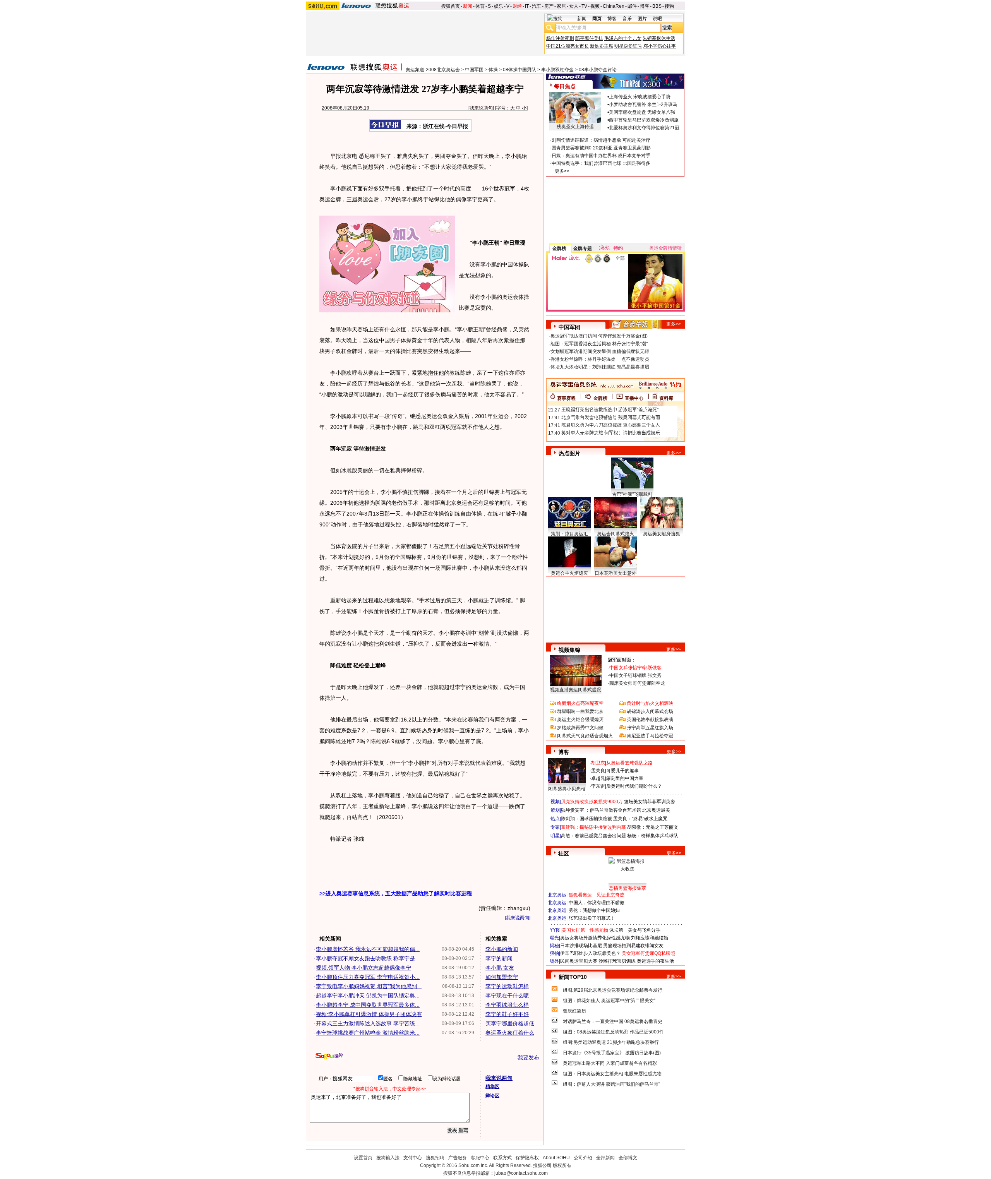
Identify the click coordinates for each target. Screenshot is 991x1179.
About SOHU (556, 1157)
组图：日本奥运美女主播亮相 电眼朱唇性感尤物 (612, 1073)
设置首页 (363, 1157)
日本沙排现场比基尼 (581, 945)
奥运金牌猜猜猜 (665, 248)
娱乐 (498, 6)
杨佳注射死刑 (560, 38)
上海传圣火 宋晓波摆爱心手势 (639, 96)
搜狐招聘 (435, 1157)
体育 (480, 6)
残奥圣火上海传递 (575, 126)
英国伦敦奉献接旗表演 (650, 719)
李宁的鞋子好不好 (507, 1014)
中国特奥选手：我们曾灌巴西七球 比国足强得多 (601, 163)
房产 (549, 6)
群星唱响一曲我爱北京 (580, 711)
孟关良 (598, 770)
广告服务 (457, 1157)
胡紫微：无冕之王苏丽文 (652, 827)
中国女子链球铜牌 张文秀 (635, 675)
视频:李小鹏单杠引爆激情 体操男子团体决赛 (369, 1014)
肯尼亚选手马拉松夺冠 (650, 736)
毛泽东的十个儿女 (622, 38)
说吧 (657, 18)
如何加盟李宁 (501, 977)
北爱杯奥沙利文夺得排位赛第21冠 (644, 127)
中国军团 (474, 69)
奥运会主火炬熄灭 (569, 573)
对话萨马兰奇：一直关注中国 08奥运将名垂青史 (612, 1021)
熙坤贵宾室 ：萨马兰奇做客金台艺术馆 (601, 810)
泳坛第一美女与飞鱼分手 (634, 930)
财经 (517, 6)
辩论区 (492, 1095)
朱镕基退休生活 (659, 38)
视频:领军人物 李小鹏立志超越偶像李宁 (363, 968)
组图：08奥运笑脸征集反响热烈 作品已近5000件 (613, 1032)
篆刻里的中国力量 (624, 778)
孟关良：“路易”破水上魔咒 (640, 818)
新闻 (467, 6)
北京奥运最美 (656, 810)
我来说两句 (481, 108)
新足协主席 (601, 46)
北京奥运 (557, 895)
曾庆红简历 (574, 1011)
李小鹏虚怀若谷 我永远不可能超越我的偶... (368, 949)
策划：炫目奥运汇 (569, 533)
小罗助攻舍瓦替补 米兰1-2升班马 (643, 104)
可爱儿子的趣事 (622, 770)
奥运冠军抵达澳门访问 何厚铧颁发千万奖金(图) (599, 336)
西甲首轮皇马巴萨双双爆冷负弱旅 (644, 120)
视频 (595, 6)
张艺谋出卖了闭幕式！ (592, 918)
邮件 (632, 6)
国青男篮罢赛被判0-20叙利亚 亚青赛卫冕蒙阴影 (601, 148)
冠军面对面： (622, 660)
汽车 (536, 6)
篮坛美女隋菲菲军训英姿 (649, 801)
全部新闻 (605, 1157)
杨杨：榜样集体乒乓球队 (652, 835)
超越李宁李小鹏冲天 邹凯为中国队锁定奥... (368, 995)
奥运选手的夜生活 (655, 961)
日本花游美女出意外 (615, 573)
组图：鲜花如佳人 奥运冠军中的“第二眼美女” (609, 1000)
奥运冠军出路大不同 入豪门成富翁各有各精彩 (610, 1063)
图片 (642, 18)
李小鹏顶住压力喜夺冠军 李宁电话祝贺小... (368, 977)
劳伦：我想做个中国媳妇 (594, 910)
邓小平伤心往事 (659, 46)
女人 (573, 6)
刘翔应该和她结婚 (649, 938)
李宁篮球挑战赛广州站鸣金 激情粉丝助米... (368, 1033)
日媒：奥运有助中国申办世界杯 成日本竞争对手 (601, 155)
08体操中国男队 (519, 69)
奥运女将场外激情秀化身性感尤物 (595, 938)
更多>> (562, 171)
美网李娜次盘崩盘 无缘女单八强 (642, 112)
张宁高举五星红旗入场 (650, 727)
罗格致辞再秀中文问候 (580, 727)
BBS (657, 6)
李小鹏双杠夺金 (557, 69)
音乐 (627, 18)
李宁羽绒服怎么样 (507, 1005)
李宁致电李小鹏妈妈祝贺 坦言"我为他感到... (369, 986)
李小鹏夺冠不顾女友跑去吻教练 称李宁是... (368, 958)
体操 (493, 69)
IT (527, 6)
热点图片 (569, 453)
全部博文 (628, 1157)
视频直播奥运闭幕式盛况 (575, 689)
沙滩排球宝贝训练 (617, 961)
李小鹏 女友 (499, 968)
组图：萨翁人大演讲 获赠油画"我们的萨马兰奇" (611, 1084)
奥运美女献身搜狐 (661, 533)
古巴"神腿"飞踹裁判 (632, 494)
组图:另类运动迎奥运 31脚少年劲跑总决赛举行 (611, 1042)
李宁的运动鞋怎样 (507, 986)
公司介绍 (583, 1157)
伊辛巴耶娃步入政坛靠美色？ (590, 953)
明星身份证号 (628, 46)
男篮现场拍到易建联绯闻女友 (633, 945)
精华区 (492, 1086)
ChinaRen (613, 6)
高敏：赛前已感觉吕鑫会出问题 (593, 835)
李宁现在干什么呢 (507, 995)
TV (584, 6)
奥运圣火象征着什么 (509, 1033)
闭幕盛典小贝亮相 (566, 789)
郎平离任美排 (589, 38)
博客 (644, 6)
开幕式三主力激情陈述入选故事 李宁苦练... (368, 1023)
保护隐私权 (527, 1157)
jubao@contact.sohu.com (521, 1173)
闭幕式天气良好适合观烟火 (585, 736)
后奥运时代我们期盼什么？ (634, 786)
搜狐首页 (450, 6)
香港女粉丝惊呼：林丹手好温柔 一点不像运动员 (599, 359)
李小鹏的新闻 (501, 949)
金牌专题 (582, 248)
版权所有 (562, 1165)
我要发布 (528, 1057)
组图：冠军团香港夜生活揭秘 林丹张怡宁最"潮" (599, 343)
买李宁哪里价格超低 (509, 1023)
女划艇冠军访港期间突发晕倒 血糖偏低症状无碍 (599, 351)
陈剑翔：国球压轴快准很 (586, 818)
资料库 (666, 398)
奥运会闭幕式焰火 (615, 533)
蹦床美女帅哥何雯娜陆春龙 (637, 683)
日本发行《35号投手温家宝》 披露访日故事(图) (612, 1053)
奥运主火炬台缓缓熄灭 (580, 719)
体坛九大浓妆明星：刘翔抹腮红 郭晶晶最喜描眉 (599, 367)
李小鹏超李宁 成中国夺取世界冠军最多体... (368, 1005)
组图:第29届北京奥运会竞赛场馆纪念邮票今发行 (612, 990)
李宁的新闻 (499, 958)
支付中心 (412, 1157)
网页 (597, 18)
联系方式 (502, 1157)
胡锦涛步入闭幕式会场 (650, 711)
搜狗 (669, 6)
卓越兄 (598, 778)
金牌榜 (559, 248)
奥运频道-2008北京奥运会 (433, 69)
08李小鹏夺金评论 (598, 69)
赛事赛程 (566, 398)
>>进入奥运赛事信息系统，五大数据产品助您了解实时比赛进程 (395, 893)
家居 (561, 6)
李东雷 (598, 786)
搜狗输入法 (387, 1157)
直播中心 (634, 398)
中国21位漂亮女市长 (567, 46)
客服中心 (480, 1157)
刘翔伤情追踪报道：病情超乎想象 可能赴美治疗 (601, 140)
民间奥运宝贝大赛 (578, 961)
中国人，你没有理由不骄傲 (596, 902)
